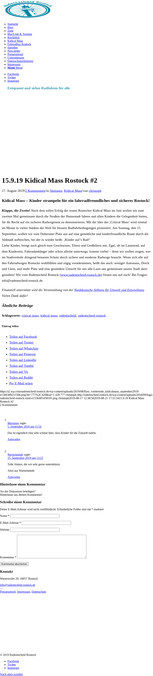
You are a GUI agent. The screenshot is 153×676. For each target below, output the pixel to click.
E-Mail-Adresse (10, 522)
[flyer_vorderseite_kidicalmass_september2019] (72, 171)
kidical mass (48, 315)
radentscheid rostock (92, 315)
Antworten (13, 439)
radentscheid (67, 315)
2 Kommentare (35, 191)
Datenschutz (39, 591)
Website (4, 529)
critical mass (30, 315)
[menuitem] (80, 24)
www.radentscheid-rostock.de (81, 275)
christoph (95, 191)
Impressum (23, 591)
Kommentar (8, 557)
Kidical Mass (73, 191)
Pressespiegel (8, 591)
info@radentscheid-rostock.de (17, 585)
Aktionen (56, 191)
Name (4, 515)
